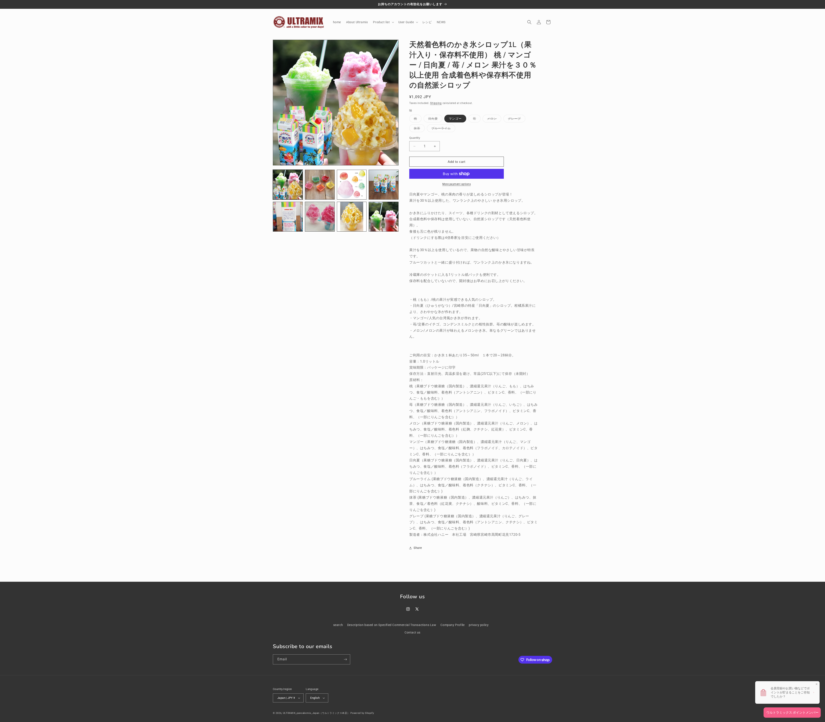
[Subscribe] (345, 659)
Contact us (412, 632)
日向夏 (435, 119)
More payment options (456, 184)
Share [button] (418, 548)
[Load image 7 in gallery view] (352, 217)
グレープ (516, 119)
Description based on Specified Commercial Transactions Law (391, 625)
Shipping (436, 103)
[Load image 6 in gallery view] (320, 217)
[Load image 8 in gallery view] (384, 217)
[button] (383, 22)
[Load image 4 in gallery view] (384, 185)
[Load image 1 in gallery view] (288, 185)
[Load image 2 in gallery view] (320, 185)
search (338, 625)
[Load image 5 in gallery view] (288, 217)
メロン (494, 119)
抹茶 (419, 129)
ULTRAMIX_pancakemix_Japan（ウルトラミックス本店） (316, 713)
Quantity (414, 137)
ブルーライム (443, 129)
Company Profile (452, 625)
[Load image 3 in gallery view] (352, 185)
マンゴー (455, 118)
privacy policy (479, 625)
